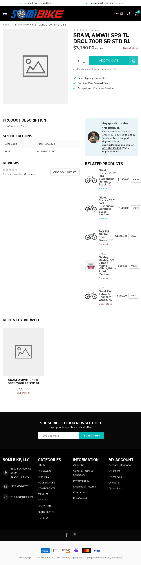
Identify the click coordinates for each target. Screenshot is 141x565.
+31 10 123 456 (111, 148)
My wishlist (115, 477)
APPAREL (43, 477)
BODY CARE (45, 506)
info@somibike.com (21, 497)
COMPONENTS (47, 488)
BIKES (41, 465)
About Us (78, 465)
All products (116, 488)
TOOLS (42, 500)
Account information (120, 465)
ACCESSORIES (46, 482)
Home (6, 24)
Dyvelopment (115, 557)
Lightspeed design (95, 557)
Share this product (104, 69)
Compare (114, 482)
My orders (114, 471)
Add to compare (82, 69)
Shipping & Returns (84, 486)
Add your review (65, 172)
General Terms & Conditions (83, 473)
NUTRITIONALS (47, 512)
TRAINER (43, 494)
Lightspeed (76, 557)
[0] (136, 13)
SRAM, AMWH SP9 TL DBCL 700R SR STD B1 (40, 24)
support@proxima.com (116, 145)
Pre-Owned (45, 471)
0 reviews (94, 30)
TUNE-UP (43, 518)
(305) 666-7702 (19, 486)
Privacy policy (81, 481)
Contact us (79, 492)
